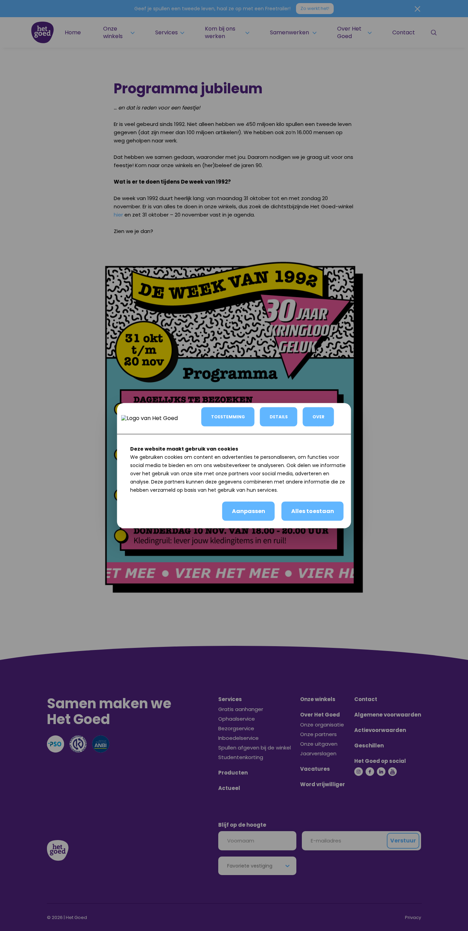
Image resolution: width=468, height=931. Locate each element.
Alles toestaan (312, 511)
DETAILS (279, 416)
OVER (318, 416)
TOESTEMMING (228, 416)
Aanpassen (248, 511)
